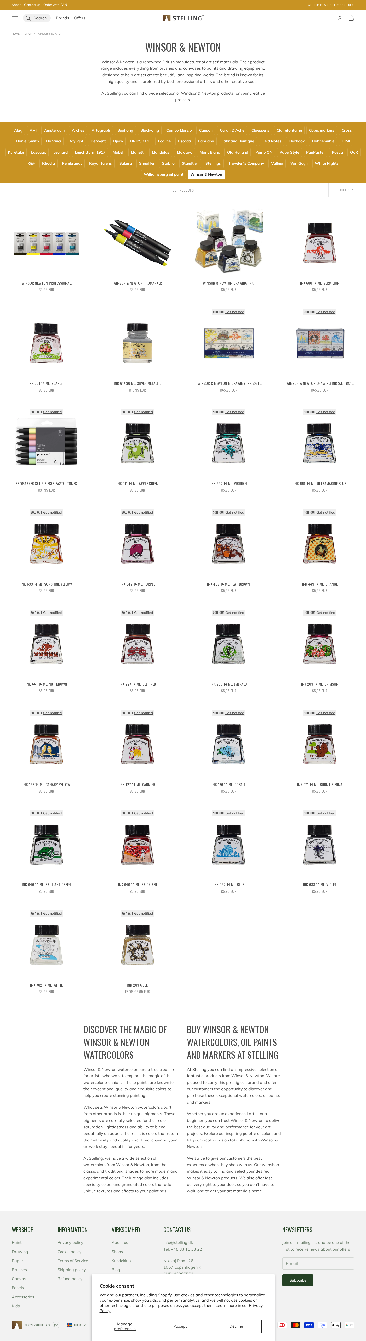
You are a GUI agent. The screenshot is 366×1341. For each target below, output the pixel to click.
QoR (354, 152)
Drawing (20, 1251)
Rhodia (48, 163)
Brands (62, 17)
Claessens (260, 130)
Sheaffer (147, 163)
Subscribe (298, 1280)
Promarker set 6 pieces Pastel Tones (46, 483)
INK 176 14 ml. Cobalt (229, 784)
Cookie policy (70, 1251)
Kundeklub (121, 1260)
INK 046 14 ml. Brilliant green (46, 884)
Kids (16, 1305)
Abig (18, 130)
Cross (347, 130)
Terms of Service (73, 1260)
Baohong (125, 130)
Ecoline (164, 141)
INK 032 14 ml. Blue (228, 884)
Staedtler (190, 163)
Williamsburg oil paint (163, 174)
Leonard (60, 152)
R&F (31, 163)
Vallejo (277, 163)
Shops (16, 5)
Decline (236, 1326)
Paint (17, 1242)
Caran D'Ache (232, 130)
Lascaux (38, 152)
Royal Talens (100, 163)
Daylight (75, 141)
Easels (18, 1287)
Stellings (213, 163)
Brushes (19, 1269)
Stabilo (168, 163)
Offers (79, 17)
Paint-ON (263, 152)
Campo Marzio (179, 130)
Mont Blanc (210, 152)
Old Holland (237, 152)
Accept (180, 1326)
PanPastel (315, 152)
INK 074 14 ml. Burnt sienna (319, 784)
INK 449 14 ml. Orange (320, 584)
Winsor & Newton (49, 33)
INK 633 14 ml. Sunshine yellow (46, 584)
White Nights (327, 163)
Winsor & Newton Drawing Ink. (228, 283)
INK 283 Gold (137, 985)
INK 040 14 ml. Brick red (137, 884)
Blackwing (149, 130)
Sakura (125, 163)
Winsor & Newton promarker (137, 283)
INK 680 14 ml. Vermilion (319, 283)
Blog (116, 1269)
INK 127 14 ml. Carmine (137, 784)
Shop (28, 33)
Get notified (234, 312)
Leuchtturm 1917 (90, 152)
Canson (206, 130)
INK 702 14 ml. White (46, 985)
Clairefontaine (289, 130)
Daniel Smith (27, 141)
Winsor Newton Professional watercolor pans (46, 283)
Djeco (118, 141)
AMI (33, 130)
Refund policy (70, 1278)
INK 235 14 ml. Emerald (228, 684)
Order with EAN (55, 5)
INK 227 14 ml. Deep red (137, 684)
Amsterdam (54, 130)
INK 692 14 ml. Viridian (228, 483)
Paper (17, 1260)
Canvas (19, 1278)
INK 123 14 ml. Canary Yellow (46, 784)
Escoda (184, 141)
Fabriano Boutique (237, 141)
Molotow (184, 152)
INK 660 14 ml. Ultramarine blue (320, 483)
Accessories (23, 1296)
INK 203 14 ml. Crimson (319, 684)
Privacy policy (70, 1242)
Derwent (98, 141)
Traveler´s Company (246, 163)
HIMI (346, 141)
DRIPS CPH (140, 141)
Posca (337, 152)
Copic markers (321, 130)
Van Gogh (299, 163)
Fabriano (206, 141)
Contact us (32, 5)
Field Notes (271, 141)
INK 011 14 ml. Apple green (137, 483)
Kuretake (16, 152)
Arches (78, 130)
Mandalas (160, 152)
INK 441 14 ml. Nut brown (46, 684)
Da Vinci (53, 141)
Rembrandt (72, 163)
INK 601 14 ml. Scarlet (46, 383)
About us (120, 1242)
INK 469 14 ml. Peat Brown (228, 584)
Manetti (138, 152)
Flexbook (297, 141)
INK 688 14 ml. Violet (320, 884)
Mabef (118, 152)
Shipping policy (72, 1269)
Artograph (101, 130)
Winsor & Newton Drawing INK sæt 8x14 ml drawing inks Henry (319, 383)
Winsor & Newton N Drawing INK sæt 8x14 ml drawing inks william (228, 383)
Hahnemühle (323, 141)
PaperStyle (289, 152)
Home (16, 33)
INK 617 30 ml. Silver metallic (137, 383)
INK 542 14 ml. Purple (137, 584)
